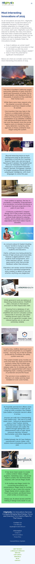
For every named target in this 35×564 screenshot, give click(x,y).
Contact (17, 560)
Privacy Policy (17, 537)
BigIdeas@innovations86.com (17, 526)
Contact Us (17, 532)
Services (17, 552)
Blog (17, 558)
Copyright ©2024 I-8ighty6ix (17, 541)
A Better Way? (17, 549)
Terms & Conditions (17, 534)
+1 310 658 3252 (18, 524)
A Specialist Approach (17, 551)
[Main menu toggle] (31, 3)
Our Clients (17, 554)
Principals (17, 556)
